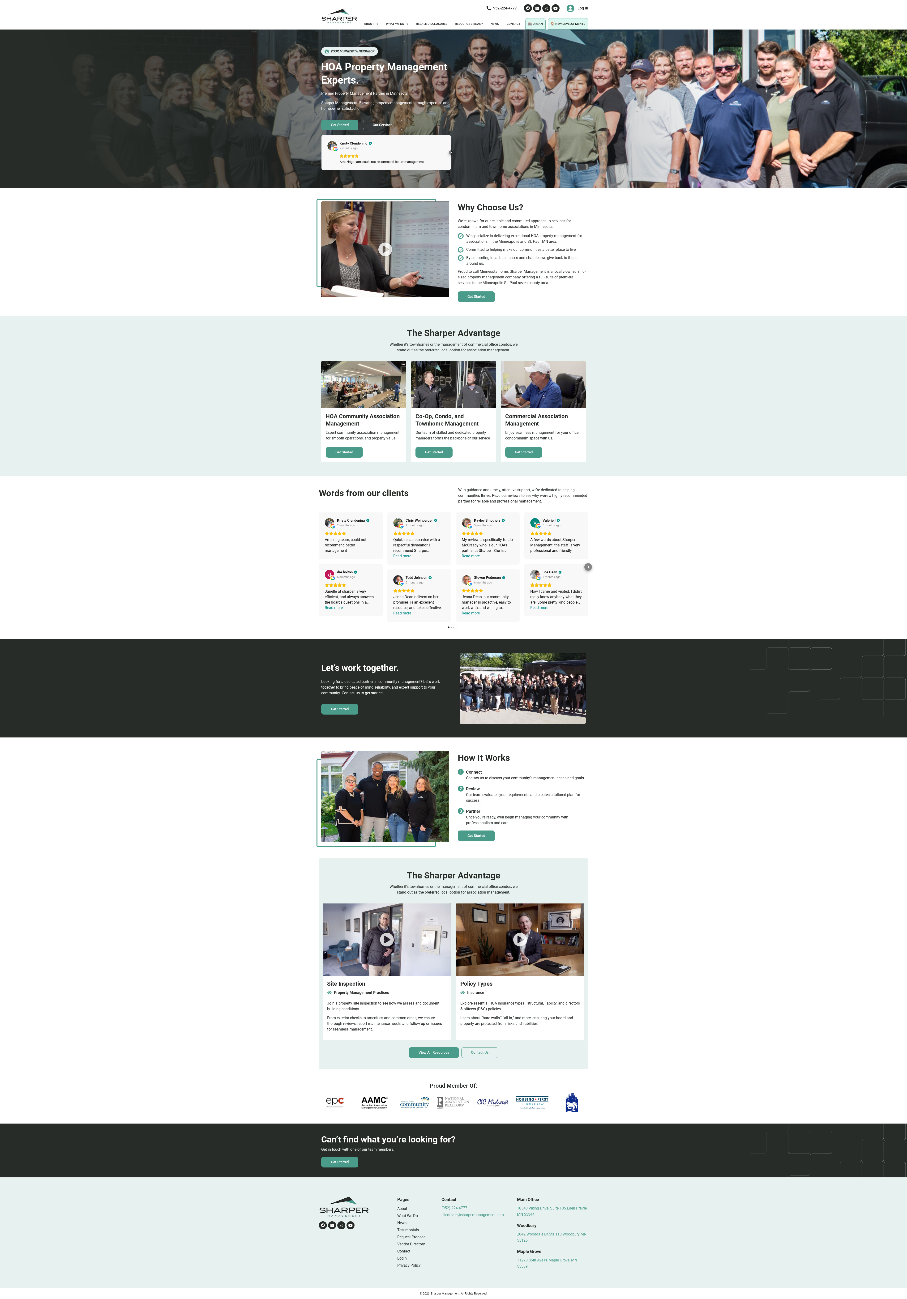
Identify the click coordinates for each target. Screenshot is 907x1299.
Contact (513, 24)
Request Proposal (412, 1237)
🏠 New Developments (568, 24)
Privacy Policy (409, 1265)
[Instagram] (546, 8)
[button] (321, 152)
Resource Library (469, 24)
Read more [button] (334, 607)
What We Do (395, 24)
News (495, 24)
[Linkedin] (537, 8)
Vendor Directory (411, 1244)
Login (402, 1258)
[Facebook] (528, 8)
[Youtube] (556, 8)
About (369, 24)
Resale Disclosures (431, 24)
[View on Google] (332, 145)
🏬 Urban (535, 24)
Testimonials (408, 1230)
